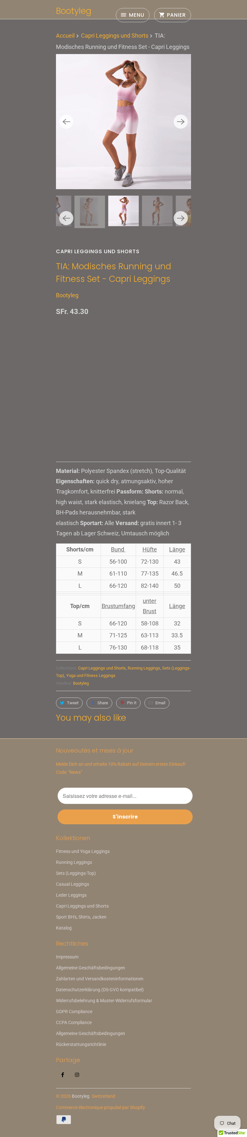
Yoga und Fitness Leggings (90, 675)
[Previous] (66, 122)
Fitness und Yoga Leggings (83, 851)
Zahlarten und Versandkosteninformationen (99, 978)
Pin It (131, 702)
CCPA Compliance (74, 1022)
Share (102, 702)
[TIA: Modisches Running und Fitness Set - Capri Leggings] (123, 121)
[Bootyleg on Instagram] (77, 1075)
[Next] (181, 122)
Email (160, 702)
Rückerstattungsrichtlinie (81, 1044)
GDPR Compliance (74, 1011)
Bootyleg (73, 11)
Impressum (67, 956)
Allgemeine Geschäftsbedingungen (90, 967)
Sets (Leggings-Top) (76, 873)
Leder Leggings (71, 895)
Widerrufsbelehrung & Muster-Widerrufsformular (104, 1000)
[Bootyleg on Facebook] (63, 1075)
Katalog (64, 927)
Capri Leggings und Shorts (98, 251)
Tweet (72, 702)
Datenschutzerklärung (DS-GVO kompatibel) (100, 989)
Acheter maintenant (123, 426)
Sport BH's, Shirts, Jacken (81, 917)
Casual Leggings (72, 884)
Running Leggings (144, 668)
